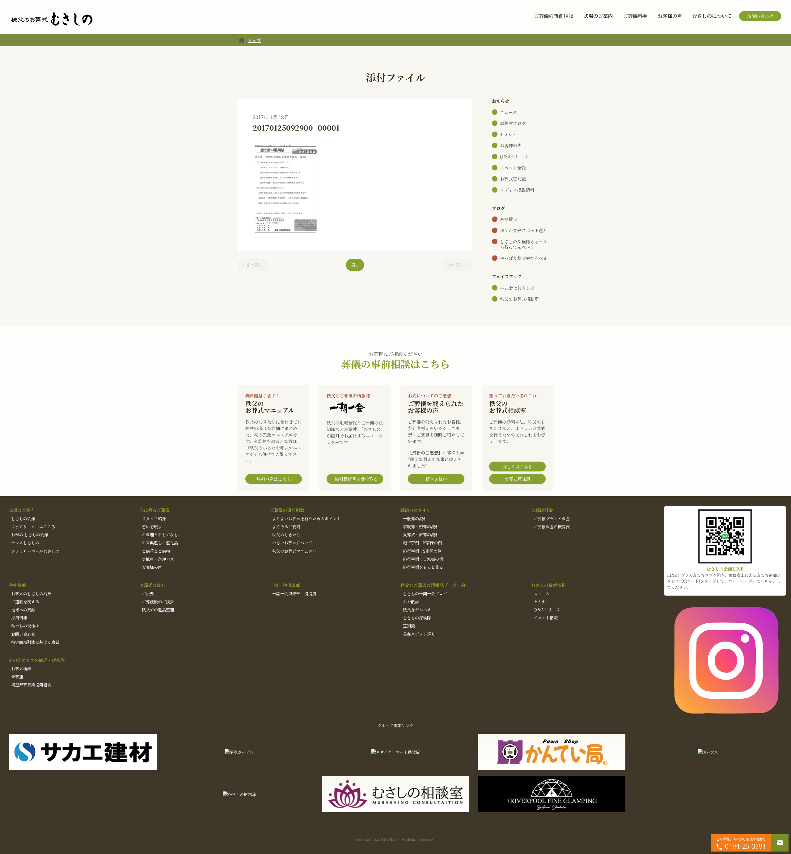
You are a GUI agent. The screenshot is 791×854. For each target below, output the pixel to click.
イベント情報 (513, 168)
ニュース (508, 112)
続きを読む (436, 479)
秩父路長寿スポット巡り (524, 230)
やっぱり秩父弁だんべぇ (524, 258)
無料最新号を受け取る (356, 479)
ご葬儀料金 (635, 15)
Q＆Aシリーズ (514, 156)
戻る (355, 264)
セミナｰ (507, 134)
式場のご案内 (598, 15)
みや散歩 (508, 219)
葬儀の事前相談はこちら (395, 364)
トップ (254, 40)
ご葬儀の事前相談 (553, 15)
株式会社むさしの (517, 288)
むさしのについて (712, 15)
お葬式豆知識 (513, 179)
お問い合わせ (760, 16)
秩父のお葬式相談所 (519, 299)
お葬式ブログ (513, 123)
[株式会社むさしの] (51, 19)
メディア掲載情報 (517, 190)
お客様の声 (670, 15)
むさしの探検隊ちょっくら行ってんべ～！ (524, 244)
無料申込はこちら (273, 479)
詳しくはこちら (517, 466)
